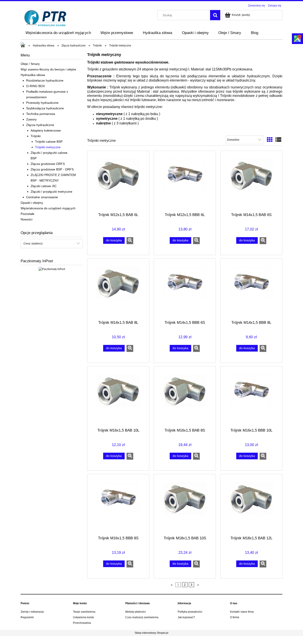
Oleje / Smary (30, 64)
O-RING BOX (35, 86)
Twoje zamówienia (84, 611)
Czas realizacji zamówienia (141, 617)
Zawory (31, 119)
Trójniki (36, 136)
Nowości (26, 219)
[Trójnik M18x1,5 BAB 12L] (251, 504)
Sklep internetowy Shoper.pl (151, 632)
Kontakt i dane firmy (242, 611)
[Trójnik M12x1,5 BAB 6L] (118, 181)
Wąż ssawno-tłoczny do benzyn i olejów (48, 69)
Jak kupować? (186, 617)
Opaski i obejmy (32, 202)
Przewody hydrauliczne (42, 102)
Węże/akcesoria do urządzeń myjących (48, 208)
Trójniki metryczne (48, 147)
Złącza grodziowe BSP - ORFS (52, 169)
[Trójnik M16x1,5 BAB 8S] (185, 397)
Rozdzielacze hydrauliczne (44, 80)
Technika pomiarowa (40, 114)
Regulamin (27, 617)
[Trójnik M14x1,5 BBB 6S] (185, 289)
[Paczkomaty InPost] (52, 268)
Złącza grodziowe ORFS (48, 164)
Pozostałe (27, 214)
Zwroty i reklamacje (32, 611)
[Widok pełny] (278, 140)
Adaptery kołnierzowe (46, 130)
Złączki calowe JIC (44, 186)
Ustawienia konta (83, 617)
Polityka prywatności (190, 611)
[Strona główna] (45, 18)
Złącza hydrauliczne (40, 125)
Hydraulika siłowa (33, 75)
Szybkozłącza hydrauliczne (45, 108)
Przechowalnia (82, 622)
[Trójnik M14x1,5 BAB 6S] (251, 181)
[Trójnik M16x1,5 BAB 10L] (118, 397)
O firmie (234, 617)
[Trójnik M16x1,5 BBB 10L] (251, 397)
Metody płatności (135, 611)
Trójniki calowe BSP (49, 141)
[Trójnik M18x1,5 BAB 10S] (185, 504)
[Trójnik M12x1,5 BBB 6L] (185, 181)
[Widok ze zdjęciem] (270, 140)
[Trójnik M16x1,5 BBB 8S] (118, 504)
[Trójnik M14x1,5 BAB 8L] (118, 289)
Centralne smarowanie (42, 197)
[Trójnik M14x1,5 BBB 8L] (251, 289)
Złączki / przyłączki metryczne (51, 191)
